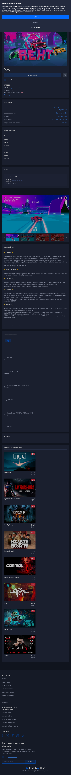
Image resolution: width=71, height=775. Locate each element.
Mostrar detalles (35, 27)
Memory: (6, 387)
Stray (5, 603)
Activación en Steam (7, 716)
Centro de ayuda (6, 685)
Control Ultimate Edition (11, 577)
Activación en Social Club (8, 723)
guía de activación (16, 88)
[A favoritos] (65, 75)
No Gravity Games (62, 116)
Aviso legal (4, 702)
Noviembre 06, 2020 (61, 113)
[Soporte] (22, 735)
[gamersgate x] (7, 735)
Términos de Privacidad (8, 692)
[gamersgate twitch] (12, 735)
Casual (65, 108)
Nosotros (4, 679)
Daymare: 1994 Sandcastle (12, 499)
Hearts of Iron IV (9, 551)
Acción (56, 108)
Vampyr (6, 656)
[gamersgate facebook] (2, 735)
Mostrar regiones (8, 95)
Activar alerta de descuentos (14, 80)
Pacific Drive (7, 473)
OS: (4, 359)
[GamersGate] (35, 769)
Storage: (6, 415)
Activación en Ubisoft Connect (10, 726)
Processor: (7, 373)
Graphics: (6, 401)
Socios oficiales (6, 682)
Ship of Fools (8, 629)
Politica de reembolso (8, 695)
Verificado (64, 123)
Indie (66, 110)
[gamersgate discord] (17, 735)
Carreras (60, 108)
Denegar (35, 22)
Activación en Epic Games (9, 719)
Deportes (61, 110)
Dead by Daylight (9, 525)
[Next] (67, 238)
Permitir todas (35, 17)
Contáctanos (5, 699)
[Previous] (4, 238)
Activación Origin (6, 713)
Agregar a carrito (33, 75)
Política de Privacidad (12, 757)
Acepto (11, 757)
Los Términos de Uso (7, 689)
